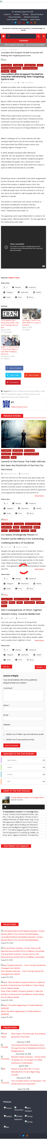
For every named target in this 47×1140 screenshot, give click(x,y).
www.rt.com (14, 278)
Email (6, 715)
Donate (25, 14)
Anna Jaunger (22, 618)
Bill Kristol (13, 391)
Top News (5, 71)
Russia (32, 394)
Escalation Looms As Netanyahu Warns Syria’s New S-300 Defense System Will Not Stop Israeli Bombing (41, 667)
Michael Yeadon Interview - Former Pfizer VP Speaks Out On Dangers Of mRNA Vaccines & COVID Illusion (28, 1060)
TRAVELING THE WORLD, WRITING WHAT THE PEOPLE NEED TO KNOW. (23, 29)
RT (20, 83)
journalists (36, 391)
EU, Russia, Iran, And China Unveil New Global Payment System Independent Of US (8, 666)
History (16, 527)
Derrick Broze (17, 451)
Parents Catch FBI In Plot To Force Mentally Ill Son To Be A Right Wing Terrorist (25, 1072)
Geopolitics (6, 454)
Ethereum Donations (31, 17)
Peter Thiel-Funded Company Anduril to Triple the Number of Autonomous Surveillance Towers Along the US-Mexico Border (22, 994)
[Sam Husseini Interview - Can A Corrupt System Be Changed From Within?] (29, 1109)
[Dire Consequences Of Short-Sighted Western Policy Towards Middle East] (23, 594)
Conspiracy (18, 65)
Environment (29, 451)
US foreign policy (22, 397)
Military (36, 527)
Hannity (20, 391)
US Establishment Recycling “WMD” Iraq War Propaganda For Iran (10, 324)
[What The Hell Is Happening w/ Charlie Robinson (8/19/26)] (19, 1118)
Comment (8, 688)
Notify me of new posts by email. (20, 739)
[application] (23, 807)
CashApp (23, 19)
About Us (7, 14)
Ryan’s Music (35, 19)
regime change (23, 394)
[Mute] (5, 826)
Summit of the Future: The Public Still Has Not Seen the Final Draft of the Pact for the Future (23, 465)
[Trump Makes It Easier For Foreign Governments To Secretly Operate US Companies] (29, 1116)
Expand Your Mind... (33, 524)
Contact (17, 14)
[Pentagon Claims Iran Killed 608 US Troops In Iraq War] (31, 313)
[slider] (6, 830)
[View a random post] (43, 36)
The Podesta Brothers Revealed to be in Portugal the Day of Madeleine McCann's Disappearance (28, 1048)
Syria (13, 397)
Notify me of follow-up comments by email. (25, 734)
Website (6, 724)
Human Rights (26, 527)
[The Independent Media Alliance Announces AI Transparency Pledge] (6, 1127)
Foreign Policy (30, 65)
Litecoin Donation (14, 17)
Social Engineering (30, 68)
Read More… (40, 496)
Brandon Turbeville (22, 547)
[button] (38, 36)
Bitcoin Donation (37, 14)
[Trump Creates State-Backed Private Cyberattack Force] (29, 1122)
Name (6, 705)
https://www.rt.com (19, 407)
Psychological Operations (11, 68)
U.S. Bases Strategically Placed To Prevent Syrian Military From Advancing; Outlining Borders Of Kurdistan (22, 538)
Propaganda (6, 65)
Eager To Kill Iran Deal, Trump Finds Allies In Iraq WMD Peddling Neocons (10, 350)
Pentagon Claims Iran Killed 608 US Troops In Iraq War (31, 322)
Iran (25, 391)
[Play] (5, 807)
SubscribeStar (12, 19)
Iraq (29, 391)
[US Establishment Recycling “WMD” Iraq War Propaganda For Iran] (10, 313)
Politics (40, 65)
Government (17, 454)
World (13, 71)
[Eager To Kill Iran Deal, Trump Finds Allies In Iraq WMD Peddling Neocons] (10, 340)
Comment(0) (28, 83)
